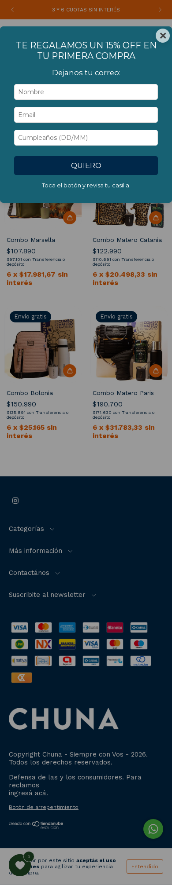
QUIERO (86, 165)
